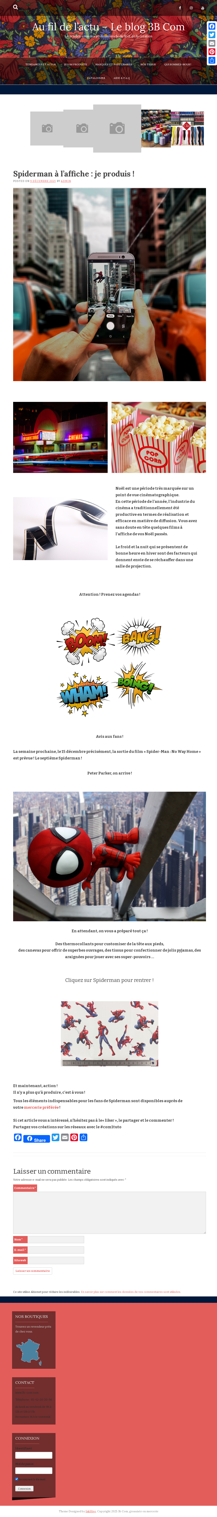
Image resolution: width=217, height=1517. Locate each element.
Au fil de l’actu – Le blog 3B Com (108, 26)
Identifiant (23, 1448)
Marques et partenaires (113, 64)
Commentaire (25, 1188)
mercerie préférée (41, 1107)
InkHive (91, 1511)
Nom (18, 1239)
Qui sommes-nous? (177, 64)
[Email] (212, 43)
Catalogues (96, 78)
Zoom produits (75, 64)
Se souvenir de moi (32, 1479)
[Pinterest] (212, 52)
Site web (20, 1260)
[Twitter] (212, 35)
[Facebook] (212, 26)
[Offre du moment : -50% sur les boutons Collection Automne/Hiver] (82, 128)
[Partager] (212, 60)
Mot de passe (24, 1463)
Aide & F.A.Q (122, 78)
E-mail (20, 1249)
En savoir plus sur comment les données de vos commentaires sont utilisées (130, 1291)
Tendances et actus (40, 64)
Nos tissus (148, 64)
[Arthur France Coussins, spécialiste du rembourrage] (117, 128)
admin (66, 181)
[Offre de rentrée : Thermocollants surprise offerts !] (47, 128)
